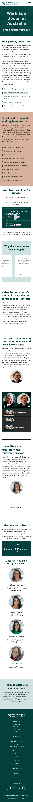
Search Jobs (16, 724)
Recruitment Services (16, 741)
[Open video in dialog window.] (16, 217)
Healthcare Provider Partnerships (16, 746)
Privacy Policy (23, 798)
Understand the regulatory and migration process (17, 97)
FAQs (16, 756)
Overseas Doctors (16, 729)
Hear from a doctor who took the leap (16, 92)
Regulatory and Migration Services (16, 731)
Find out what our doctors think (14, 106)
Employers (16, 739)
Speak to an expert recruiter (13, 102)
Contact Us (16, 776)
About (16, 763)
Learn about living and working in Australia (17, 89)
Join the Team (16, 771)
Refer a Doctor (16, 726)
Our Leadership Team (16, 768)
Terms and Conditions (13, 798)
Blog (16, 753)
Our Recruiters (16, 766)
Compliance (16, 773)
